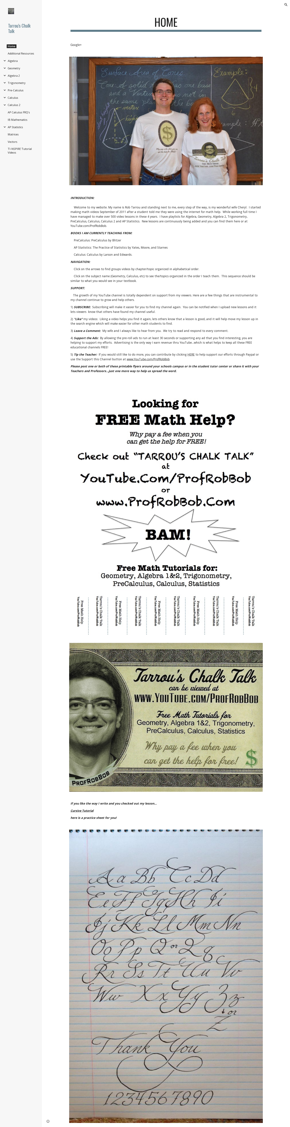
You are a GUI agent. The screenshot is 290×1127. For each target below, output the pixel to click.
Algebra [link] (13, 61)
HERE (191, 354)
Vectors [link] (12, 142)
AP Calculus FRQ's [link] (19, 112)
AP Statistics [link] (15, 127)
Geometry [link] (14, 68)
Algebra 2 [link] (14, 76)
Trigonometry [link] (17, 83)
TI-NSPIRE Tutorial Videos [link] (20, 150)
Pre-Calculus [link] (15, 90)
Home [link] (11, 46)
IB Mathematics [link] (17, 120)
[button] (286, 5)
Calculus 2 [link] (14, 105)
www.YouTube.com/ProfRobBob (148, 359)
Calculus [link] (13, 98)
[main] (166, 23)
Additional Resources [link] (21, 53)
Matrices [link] (13, 134)
